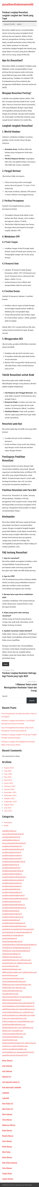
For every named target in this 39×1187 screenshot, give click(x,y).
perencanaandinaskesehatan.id (14, 843)
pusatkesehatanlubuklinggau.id (14, 907)
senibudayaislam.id (9, 944)
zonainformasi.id (8, 1055)
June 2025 (8, 811)
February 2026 (9, 786)
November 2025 (10, 795)
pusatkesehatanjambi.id (11, 867)
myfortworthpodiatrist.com (12, 1036)
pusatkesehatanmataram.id (12, 917)
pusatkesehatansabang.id (12, 883)
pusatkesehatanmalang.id (12, 914)
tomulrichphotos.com (25, 1021)
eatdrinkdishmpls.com (10, 960)
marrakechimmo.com (10, 993)
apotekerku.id (7, 929)
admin (19, 24)
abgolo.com (6, 1030)
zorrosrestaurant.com (10, 966)
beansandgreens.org (27, 1009)
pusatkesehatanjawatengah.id (13, 861)
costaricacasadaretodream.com (14, 1033)
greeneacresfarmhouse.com (13, 978)
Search (4, 696)
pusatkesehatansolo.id (10, 910)
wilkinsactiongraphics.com (12, 972)
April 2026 (8, 780)
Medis (6, 664)
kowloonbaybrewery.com (11, 1027)
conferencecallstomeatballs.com (14, 1049)
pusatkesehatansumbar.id (12, 855)
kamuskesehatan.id (27, 1003)
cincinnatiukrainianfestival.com (14, 981)
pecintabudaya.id (8, 932)
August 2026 (9, 768)
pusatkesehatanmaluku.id (12, 874)
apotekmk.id (18, 929)
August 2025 (9, 804)
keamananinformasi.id (25, 1052)
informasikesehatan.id (10, 1003)
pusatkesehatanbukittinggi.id (13, 895)
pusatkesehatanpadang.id (12, 892)
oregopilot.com (17, 1030)
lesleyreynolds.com (9, 1021)
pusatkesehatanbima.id (11, 920)
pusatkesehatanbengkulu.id (12, 871)
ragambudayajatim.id (24, 932)
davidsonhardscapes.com (11, 969)
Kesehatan (8, 822)
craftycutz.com (25, 960)
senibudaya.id (18, 935)
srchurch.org (7, 1046)
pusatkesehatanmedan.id (11, 886)
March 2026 (8, 783)
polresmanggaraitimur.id (11, 997)
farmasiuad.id (28, 929)
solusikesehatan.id (9, 831)
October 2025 (9, 798)
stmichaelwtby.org (9, 1052)
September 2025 (10, 801)
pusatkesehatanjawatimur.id (13, 849)
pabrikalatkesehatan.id (11, 840)
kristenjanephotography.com (13, 1043)
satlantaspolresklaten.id (11, 953)
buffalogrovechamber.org (12, 957)
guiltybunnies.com (30, 972)
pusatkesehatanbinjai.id (11, 889)
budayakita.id (7, 935)
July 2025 (7, 807)
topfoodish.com (24, 1015)
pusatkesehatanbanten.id (12, 846)
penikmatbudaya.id (9, 938)
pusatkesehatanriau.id (10, 864)
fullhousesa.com (8, 984)
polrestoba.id (26, 997)
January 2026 (9, 789)
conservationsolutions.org (12, 1012)
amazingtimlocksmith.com (12, 990)
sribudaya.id (6, 950)
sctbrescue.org (30, 1043)
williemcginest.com (24, 963)
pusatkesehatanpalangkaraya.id (14, 926)
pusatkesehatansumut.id (11, 852)
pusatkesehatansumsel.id (12, 858)
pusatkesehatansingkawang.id (13, 923)
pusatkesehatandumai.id (11, 901)
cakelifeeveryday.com (10, 1009)
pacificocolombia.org (10, 1015)
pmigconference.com (18, 1018)
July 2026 (7, 771)
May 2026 (7, 777)
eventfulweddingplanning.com (14, 1024)
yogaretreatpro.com (10, 1040)
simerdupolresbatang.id (21, 950)
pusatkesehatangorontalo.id (13, 880)
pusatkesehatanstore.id (11, 837)
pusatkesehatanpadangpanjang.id (15, 898)
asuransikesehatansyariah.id (13, 834)
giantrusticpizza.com (20, 1046)
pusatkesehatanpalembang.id (13, 904)
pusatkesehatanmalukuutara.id (14, 877)
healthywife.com (8, 987)
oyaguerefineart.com (23, 984)
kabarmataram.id (27, 1006)
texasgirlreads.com (9, 963)
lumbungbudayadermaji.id (12, 941)
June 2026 (8, 774)
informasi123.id (21, 1055)
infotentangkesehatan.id (11, 1000)
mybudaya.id (7, 947)
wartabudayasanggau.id (21, 947)
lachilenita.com (27, 1027)
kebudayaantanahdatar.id (26, 944)
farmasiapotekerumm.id (11, 1006)
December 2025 (10, 792)
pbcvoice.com (20, 987)
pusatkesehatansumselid (17, 4)
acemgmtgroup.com (10, 975)
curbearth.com (28, 1012)
